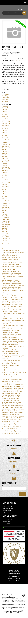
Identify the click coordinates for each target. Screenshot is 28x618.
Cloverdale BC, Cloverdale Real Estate (11, 281)
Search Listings (7, 510)
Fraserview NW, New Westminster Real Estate (13, 313)
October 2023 (5, 167)
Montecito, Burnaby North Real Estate (11, 365)
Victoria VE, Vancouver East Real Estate (12, 419)
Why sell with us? (7, 519)
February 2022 (5, 200)
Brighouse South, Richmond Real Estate (12, 262)
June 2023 (4, 172)
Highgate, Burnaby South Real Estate (11, 342)
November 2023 (6, 165)
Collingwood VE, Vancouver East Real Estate (13, 285)
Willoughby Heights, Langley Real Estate (12, 430)
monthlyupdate (5, 367)
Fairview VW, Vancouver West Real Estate (12, 308)
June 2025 (4, 132)
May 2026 (4, 113)
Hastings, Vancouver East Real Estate (11, 336)
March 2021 (5, 215)
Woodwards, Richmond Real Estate (10, 433)
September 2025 (6, 127)
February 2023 (5, 179)
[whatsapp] (19, 581)
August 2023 (5, 170)
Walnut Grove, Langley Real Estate (10, 421)
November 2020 (6, 221)
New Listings (5, 95)
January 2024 (5, 161)
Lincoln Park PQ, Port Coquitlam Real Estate (13, 355)
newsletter (4, 377)
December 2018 (6, 238)
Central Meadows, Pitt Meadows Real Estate (13, 275)
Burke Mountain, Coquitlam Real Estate (11, 266)
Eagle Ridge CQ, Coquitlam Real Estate (12, 301)
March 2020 (5, 233)
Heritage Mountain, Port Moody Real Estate (12, 339)
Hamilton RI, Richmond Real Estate (10, 332)
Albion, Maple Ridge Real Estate (10, 255)
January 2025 (5, 141)
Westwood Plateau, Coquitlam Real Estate (12, 426)
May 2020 (4, 231)
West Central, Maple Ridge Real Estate (11, 423)
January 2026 (5, 120)
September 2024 (6, 148)
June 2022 (4, 193)
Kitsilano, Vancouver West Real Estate (11, 349)
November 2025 (6, 123)
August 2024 (5, 149)
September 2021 (6, 209)
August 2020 (5, 226)
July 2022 (4, 191)
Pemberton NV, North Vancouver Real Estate (13, 386)
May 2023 (4, 174)
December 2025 (6, 121)
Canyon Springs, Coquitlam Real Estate (11, 273)
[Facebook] (9, 581)
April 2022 (4, 196)
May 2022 (4, 195)
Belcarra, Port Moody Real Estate (10, 259)
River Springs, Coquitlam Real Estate (11, 393)
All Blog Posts (5, 94)
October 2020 (5, 223)
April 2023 (4, 175)
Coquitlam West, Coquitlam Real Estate (11, 288)
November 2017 (6, 240)
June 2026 (4, 111)
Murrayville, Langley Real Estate (10, 374)
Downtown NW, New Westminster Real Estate (13, 297)
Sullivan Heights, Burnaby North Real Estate (13, 409)
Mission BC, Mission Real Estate (12, 53)
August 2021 (5, 210)
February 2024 (5, 160)
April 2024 (4, 156)
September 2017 (6, 243)
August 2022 (5, 189)
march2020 (5, 358)
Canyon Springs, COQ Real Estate (10, 271)
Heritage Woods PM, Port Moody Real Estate (13, 341)
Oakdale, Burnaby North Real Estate (11, 381)
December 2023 (6, 163)
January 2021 (5, 219)
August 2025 (5, 128)
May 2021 (4, 212)
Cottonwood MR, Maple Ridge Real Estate (12, 290)
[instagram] (12, 581)
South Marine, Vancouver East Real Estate (12, 404)
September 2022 (6, 188)
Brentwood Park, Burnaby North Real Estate (12, 261)
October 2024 (5, 146)
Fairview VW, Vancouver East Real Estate (12, 306)
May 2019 (4, 235)
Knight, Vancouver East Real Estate (10, 351)
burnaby (4, 268)
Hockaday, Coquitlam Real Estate (10, 344)
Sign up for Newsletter (8, 512)
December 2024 (6, 142)
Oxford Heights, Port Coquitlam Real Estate (12, 383)
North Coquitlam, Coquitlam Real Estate (12, 379)
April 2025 (4, 135)
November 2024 (6, 144)
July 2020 (4, 228)
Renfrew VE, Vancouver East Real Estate (12, 391)
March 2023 (5, 177)
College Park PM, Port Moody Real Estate (12, 283)
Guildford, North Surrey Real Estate (10, 330)
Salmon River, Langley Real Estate (10, 398)
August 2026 (5, 107)
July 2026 (4, 109)
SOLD (25, 9)
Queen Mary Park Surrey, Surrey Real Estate (13, 390)
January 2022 (5, 202)
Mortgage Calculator (8, 508)
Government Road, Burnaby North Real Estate (13, 320)
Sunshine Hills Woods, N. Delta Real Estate (12, 412)
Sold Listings (5, 101)
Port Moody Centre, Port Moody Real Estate (12, 388)
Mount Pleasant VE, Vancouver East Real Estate (14, 372)
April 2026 (4, 114)
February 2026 (5, 118)
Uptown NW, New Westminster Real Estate (12, 417)
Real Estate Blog (6, 99)
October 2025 (5, 125)
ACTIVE (19, 9)
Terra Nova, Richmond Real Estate (10, 414)
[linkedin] (14, 581)
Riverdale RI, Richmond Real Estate (11, 395)
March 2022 (5, 198)
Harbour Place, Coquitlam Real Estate (11, 334)
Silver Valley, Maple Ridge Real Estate (11, 402)
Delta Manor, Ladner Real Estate (10, 295)
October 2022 (5, 186)
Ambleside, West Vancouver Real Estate (12, 257)
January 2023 (5, 181)
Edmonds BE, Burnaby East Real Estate (12, 304)
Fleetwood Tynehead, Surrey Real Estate (12, 309)
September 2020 (6, 224)
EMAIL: (4, 485)
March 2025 (5, 137)
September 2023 (6, 168)
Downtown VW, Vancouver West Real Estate (13, 299)
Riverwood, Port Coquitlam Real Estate (11, 396)
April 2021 (4, 214)
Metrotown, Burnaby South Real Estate (11, 362)
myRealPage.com (16, 589)
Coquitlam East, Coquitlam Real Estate (11, 287)
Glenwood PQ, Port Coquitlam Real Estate (12, 318)
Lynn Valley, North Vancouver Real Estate (12, 356)
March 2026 (5, 116)
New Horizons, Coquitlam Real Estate (11, 376)
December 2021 (6, 203)
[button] (14, 448)
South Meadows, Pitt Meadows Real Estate (12, 405)
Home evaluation (13, 461)
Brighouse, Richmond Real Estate (10, 264)
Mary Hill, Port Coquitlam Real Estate (11, 360)
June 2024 (4, 153)
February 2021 (5, 217)
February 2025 (5, 139)
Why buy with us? (7, 506)
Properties (13, 448)
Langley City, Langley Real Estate (10, 353)
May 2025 (4, 134)
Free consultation (7, 523)
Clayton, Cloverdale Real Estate (10, 280)
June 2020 (4, 229)
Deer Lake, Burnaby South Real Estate (11, 294)
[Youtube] (16, 581)
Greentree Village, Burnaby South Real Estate (13, 329)
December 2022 (6, 182)
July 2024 (4, 151)
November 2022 (6, 184)
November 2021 (6, 205)
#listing (4, 248)
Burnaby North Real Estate (8, 269)
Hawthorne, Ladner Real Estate (9, 337)
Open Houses (5, 97)
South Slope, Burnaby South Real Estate (12, 407)
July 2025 (4, 130)
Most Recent (5, 106)
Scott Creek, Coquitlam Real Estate (10, 400)
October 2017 (5, 242)
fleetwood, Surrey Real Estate (9, 311)
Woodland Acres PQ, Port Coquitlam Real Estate (14, 431)
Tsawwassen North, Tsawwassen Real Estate (13, 416)
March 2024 (5, 158)
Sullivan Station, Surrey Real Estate (11, 410)
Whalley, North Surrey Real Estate (10, 428)
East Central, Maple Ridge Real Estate (11, 302)
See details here (18, 60)
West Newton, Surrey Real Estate (10, 424)
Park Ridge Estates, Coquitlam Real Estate (12, 384)
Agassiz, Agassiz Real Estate (9, 254)
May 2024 (4, 155)
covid (3, 292)
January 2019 (5, 236)
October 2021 (5, 207)
